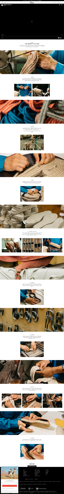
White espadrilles (26, 481)
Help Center (25, 471)
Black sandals (39, 481)
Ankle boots (54, 481)
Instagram (47, 471)
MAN (5, 2)
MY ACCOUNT (58, 2)
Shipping (24, 472)
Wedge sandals (32, 481)
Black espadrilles (20, 481)
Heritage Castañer (37, 471)
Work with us (37, 473)
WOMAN (2, 2)
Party (36, 481)
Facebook (47, 472)
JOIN (9, 485)
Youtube (47, 473)
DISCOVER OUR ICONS (32, 466)
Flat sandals (49, 481)
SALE (8, 2)
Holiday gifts (58, 481)
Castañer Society (37, 475)
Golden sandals (44, 481)
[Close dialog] (17, 468)
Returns (24, 473)
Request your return (26, 475)
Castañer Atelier (37, 472)
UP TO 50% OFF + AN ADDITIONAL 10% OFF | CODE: (32, 0)
